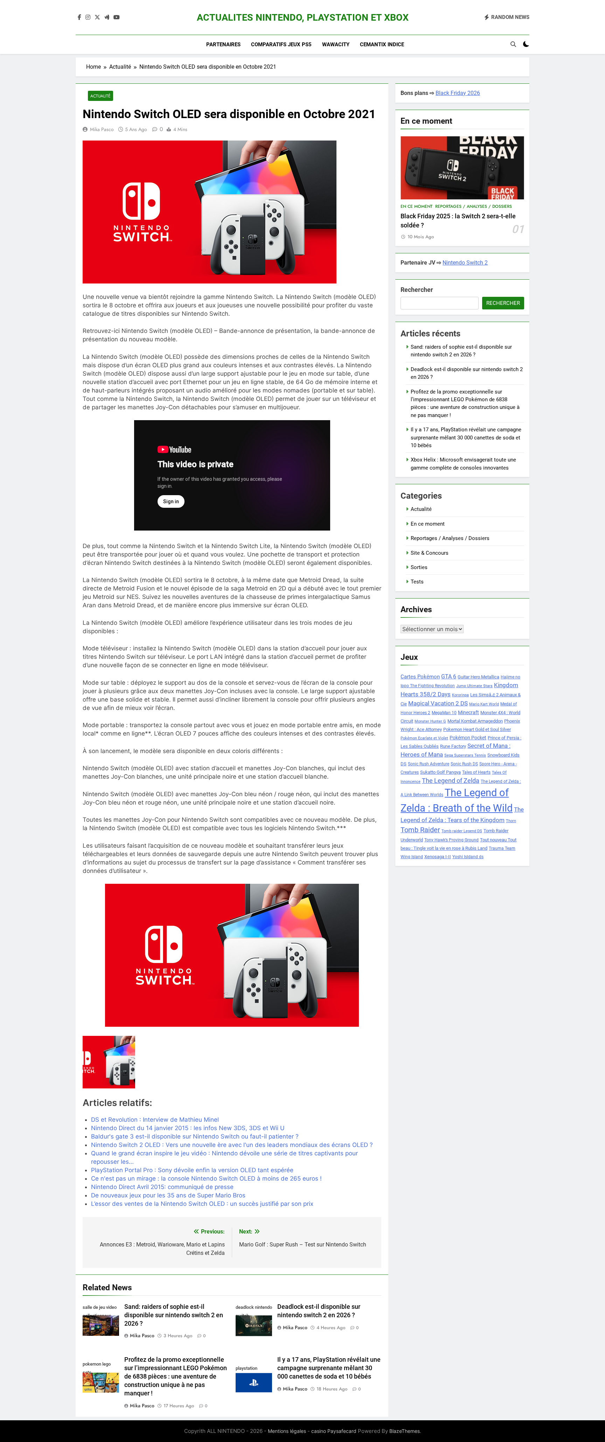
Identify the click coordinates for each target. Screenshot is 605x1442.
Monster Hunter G (430, 721)
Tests (417, 582)
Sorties (419, 567)
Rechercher (417, 289)
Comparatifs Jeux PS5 (281, 44)
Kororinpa (460, 695)
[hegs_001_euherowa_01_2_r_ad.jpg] (130, 1062)
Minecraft (468, 712)
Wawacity (335, 44)
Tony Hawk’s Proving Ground (451, 840)
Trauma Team (502, 848)
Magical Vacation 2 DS (438, 703)
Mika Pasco (102, 129)
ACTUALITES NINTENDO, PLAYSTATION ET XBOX (303, 17)
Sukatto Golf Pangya (440, 772)
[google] (106, 17)
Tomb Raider (420, 830)
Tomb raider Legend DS (461, 831)
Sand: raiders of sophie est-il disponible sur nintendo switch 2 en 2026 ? (173, 1315)
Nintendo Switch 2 (465, 262)
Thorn (511, 821)
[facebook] (79, 17)
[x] (97, 17)
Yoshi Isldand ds (468, 856)
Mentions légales (287, 1431)
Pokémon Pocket (468, 737)
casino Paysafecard (333, 1431)
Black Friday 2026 (458, 93)
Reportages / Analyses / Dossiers (473, 206)
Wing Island (412, 856)
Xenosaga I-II (437, 856)
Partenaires (223, 44)
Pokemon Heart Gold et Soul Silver (477, 729)
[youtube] (116, 17)
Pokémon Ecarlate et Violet (424, 738)
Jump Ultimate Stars (474, 686)
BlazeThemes (404, 1431)
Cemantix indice (382, 44)
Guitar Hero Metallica (478, 676)
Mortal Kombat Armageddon (475, 721)
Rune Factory (453, 746)
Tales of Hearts (476, 772)
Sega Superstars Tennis (465, 755)
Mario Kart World (484, 704)
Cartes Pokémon (420, 677)
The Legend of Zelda (450, 780)
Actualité (100, 96)
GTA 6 (448, 677)
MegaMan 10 (444, 712)
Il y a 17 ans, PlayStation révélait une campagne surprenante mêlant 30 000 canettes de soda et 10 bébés (329, 1368)
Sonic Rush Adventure (428, 763)
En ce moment (416, 206)
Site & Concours (429, 553)
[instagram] (87, 17)
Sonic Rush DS (464, 763)
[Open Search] (513, 44)
